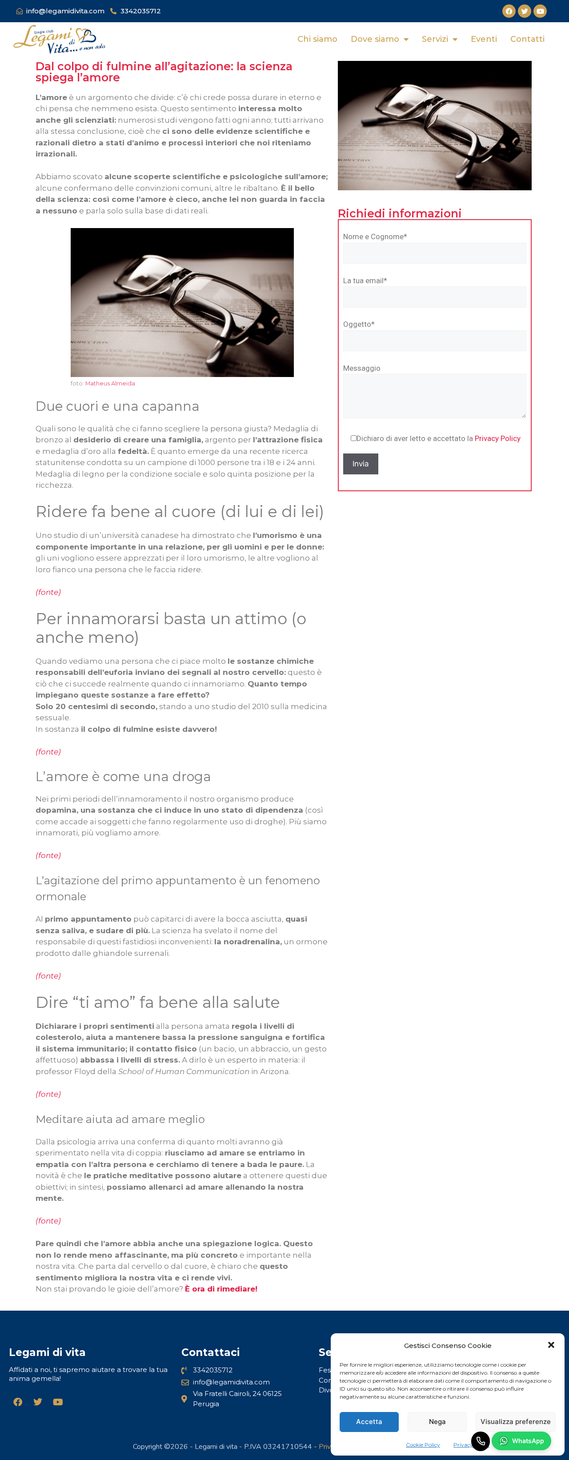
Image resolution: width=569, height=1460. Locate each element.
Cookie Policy (423, 1444)
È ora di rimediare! (221, 1288)
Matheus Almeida (110, 383)
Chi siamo (317, 39)
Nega (437, 1421)
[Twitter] (524, 11)
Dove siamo (375, 39)
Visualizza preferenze (516, 1421)
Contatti (527, 39)
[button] (551, 1346)
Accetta (369, 1421)
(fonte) (48, 751)
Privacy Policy (498, 438)
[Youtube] (540, 11)
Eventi (484, 39)
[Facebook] (509, 11)
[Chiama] (480, 1442)
